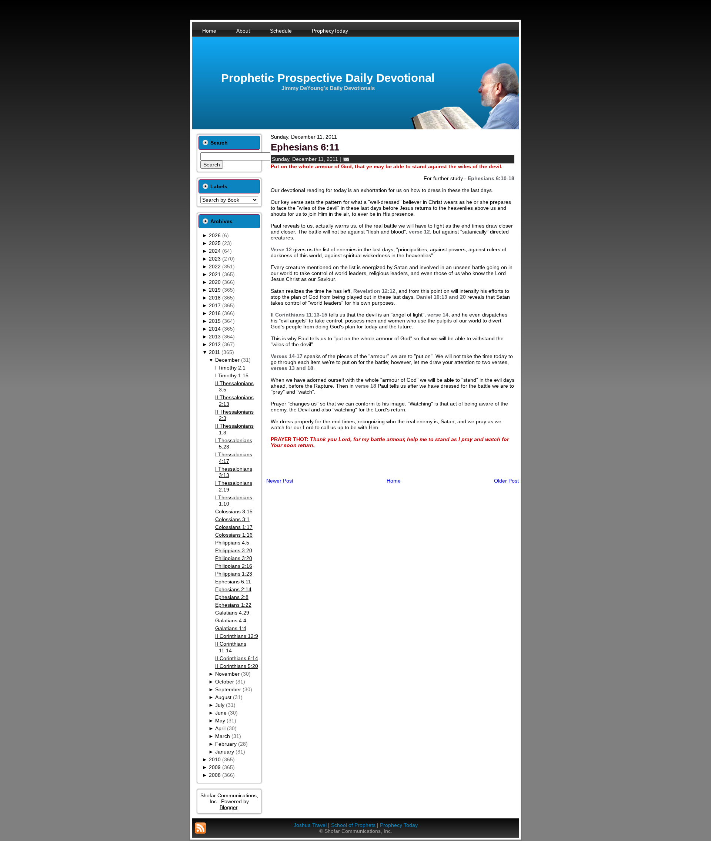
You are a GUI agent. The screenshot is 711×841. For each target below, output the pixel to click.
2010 (215, 759)
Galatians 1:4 (230, 628)
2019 (215, 290)
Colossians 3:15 (234, 511)
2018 (215, 298)
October (224, 682)
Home (394, 481)
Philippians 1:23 (233, 574)
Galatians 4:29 (232, 613)
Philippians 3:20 (233, 550)
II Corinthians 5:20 (236, 666)
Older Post (506, 481)
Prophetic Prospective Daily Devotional (328, 78)
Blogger (228, 807)
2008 (215, 775)
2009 (215, 767)
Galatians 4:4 (230, 620)
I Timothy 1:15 (231, 375)
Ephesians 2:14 (233, 589)
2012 (215, 344)
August (223, 697)
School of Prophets (353, 825)
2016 (215, 313)
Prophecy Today (399, 825)
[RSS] (200, 828)
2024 (215, 251)
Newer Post (279, 481)
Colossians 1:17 (234, 527)
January (224, 752)
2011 (214, 352)
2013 (215, 337)
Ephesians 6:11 (233, 582)
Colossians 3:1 (232, 519)
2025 (215, 243)
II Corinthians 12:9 (236, 636)
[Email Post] (346, 159)
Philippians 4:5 (232, 543)
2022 (215, 266)
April (220, 728)
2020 (215, 282)
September (228, 689)
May (220, 721)
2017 (215, 305)
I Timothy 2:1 (230, 368)
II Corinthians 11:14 (230, 647)
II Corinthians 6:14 (236, 658)
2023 (215, 259)
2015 (215, 321)
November (227, 674)
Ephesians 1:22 (233, 605)
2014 (215, 329)
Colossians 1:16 (234, 535)
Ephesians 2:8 (231, 597)
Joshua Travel (310, 825)
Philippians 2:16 (233, 566)
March (222, 736)
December (227, 360)
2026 (215, 235)
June (221, 713)
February (226, 744)
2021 (215, 274)
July (219, 705)
